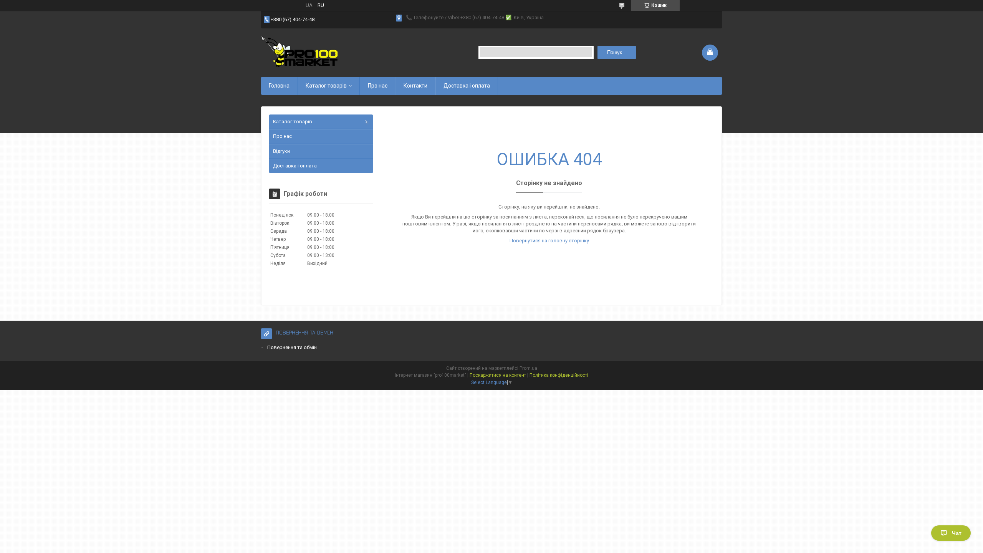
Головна (279, 86)
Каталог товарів (326, 86)
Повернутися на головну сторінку (549, 240)
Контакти (415, 86)
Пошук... (617, 52)
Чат (956, 533)
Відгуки (281, 151)
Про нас (377, 86)
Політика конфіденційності (559, 375)
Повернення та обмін (292, 347)
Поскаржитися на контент (498, 375)
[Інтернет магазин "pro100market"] (299, 52)
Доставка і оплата (467, 86)
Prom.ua (528, 368)
